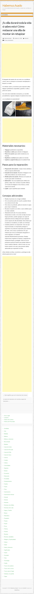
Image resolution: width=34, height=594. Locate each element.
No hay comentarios (8, 40)
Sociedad (6, 555)
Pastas (6, 521)
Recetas (6, 534)
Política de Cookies (8, 419)
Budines (6, 444)
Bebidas (6, 433)
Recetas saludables (9, 536)
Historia (6, 499)
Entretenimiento (8, 481)
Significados (7, 550)
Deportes (6, 468)
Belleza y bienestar (8, 439)
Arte (5, 431)
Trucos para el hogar (9, 571)
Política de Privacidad (9, 421)
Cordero (6, 460)
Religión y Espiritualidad (10, 539)
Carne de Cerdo (8, 447)
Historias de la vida (8, 507)
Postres (6, 531)
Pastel (5, 523)
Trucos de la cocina (9, 568)
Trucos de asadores (9, 566)
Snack (5, 552)
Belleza (6, 436)
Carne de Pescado (8, 449)
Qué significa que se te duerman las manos (15, 395)
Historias (6, 502)
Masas (5, 513)
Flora (5, 489)
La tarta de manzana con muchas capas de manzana (14, 400)
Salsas (5, 542)
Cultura (6, 462)
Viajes (5, 576)
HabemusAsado (7, 38)
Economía (6, 473)
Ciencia (6, 457)
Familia (6, 484)
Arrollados (6, 428)
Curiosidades (7, 465)
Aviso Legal (7, 415)
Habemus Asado (12, 5)
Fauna (5, 486)
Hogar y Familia (8, 510)
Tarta (5, 558)
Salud (5, 544)
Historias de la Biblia (9, 505)
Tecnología (6, 560)
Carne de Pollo (7, 452)
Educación (6, 476)
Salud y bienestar (8, 547)
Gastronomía (7, 492)
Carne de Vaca (7, 455)
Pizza (5, 526)
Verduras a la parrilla (9, 573)
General (26, 38)
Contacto (6, 417)
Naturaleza (6, 515)
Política (6, 529)
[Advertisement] (17, 61)
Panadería (6, 518)
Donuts (6, 470)
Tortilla (5, 563)
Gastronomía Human (9, 494)
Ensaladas (6, 478)
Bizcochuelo (7, 441)
